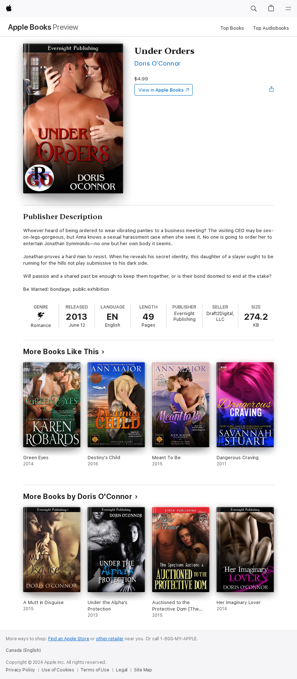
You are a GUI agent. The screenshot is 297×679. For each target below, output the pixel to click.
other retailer (110, 638)
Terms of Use (94, 669)
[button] (253, 8)
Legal (121, 669)
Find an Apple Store (68, 638)
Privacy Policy (20, 669)
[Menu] (288, 8)
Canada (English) (23, 650)
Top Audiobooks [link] (271, 28)
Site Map (143, 669)
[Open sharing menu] (272, 90)
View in (161, 90)
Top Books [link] (232, 28)
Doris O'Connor (157, 63)
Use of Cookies (58, 669)
